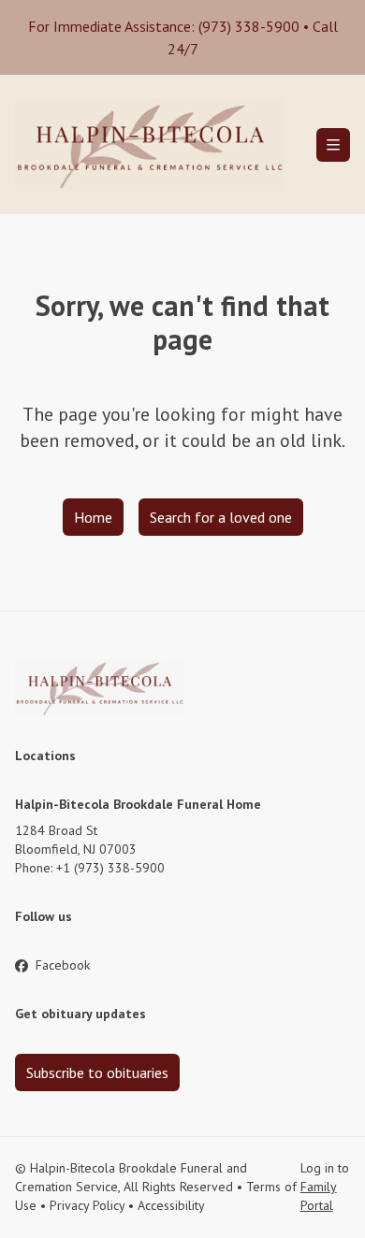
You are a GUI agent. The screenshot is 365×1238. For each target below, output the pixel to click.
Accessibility (171, 1205)
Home (93, 517)
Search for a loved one (221, 517)
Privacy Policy (87, 1205)
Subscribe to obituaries (97, 1072)
